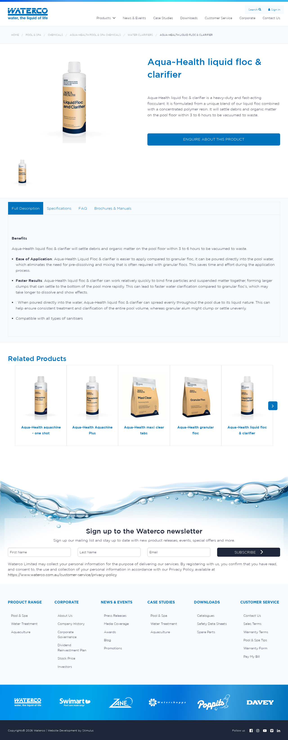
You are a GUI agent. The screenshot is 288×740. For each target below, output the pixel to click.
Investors (65, 666)
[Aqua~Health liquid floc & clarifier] (247, 397)
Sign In (275, 9)
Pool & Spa (33, 35)
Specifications (59, 208)
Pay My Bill (251, 656)
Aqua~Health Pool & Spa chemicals (95, 35)
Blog (107, 640)
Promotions (113, 648)
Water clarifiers (140, 35)
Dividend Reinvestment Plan (72, 647)
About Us (65, 615)
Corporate (247, 18)
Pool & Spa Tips (255, 640)
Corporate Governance (67, 634)
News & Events (134, 18)
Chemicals (55, 35)
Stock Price (66, 658)
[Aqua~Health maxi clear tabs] (144, 397)
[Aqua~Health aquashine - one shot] (41, 397)
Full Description (26, 208)
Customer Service (218, 18)
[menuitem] (28, 616)
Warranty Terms (255, 632)
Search (253, 9)
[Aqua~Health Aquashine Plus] (92, 397)
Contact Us (271, 18)
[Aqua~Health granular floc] (195, 397)
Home (15, 35)
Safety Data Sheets (212, 624)
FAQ (83, 208)
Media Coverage (116, 624)
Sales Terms (252, 624)
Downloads (189, 18)
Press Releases (115, 615)
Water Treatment (24, 624)
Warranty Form (255, 648)
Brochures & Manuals (112, 208)
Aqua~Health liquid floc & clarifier (186, 35)
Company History (71, 624)
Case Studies (163, 18)
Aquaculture (20, 632)
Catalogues (205, 615)
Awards (110, 632)
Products (104, 18)
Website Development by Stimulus (71, 730)
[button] (272, 405)
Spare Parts (206, 632)
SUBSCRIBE (245, 552)
